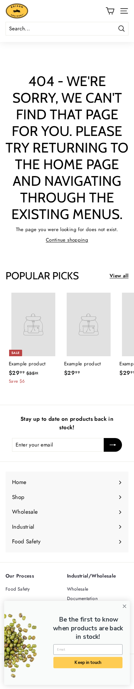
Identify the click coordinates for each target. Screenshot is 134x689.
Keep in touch (87, 662)
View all (119, 275)
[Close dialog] (124, 606)
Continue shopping (67, 239)
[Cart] (110, 11)
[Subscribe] (113, 445)
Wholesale (77, 589)
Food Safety (18, 589)
